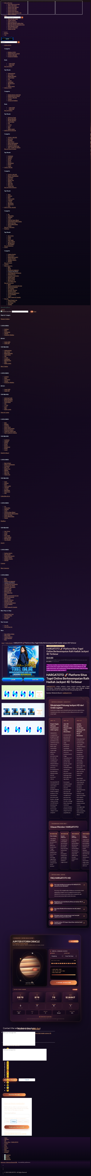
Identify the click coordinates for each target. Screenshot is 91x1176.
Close (35, 311)
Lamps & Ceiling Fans (13, 146)
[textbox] (9, 42)
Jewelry (6, 247)
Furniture (10, 140)
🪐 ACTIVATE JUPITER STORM (63, 982)
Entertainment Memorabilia (15, 221)
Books (9, 268)
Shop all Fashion (8, 66)
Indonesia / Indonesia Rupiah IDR (9, 1162)
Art (9, 214)
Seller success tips (12, 22)
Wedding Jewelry (12, 260)
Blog (5, 639)
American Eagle (12, 117)
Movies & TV (11, 280)
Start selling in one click (14, 4)
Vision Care (11, 186)
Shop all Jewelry (8, 263)
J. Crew (10, 80)
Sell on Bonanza (8, 2)
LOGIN (13, 679)
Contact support (12, 20)
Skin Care (10, 184)
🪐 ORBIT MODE (67, 953)
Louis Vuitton (11, 241)
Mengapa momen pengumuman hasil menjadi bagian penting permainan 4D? (68, 916)
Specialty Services (12, 290)
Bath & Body (7, 463)
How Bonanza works (13, 26)
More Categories (8, 265)
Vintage (10, 99)
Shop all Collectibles (9, 227)
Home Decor (11, 141)
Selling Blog (7, 1142)
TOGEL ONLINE (12, 55)
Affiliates (6, 1139)
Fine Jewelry (11, 255)
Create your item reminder (17, 1127)
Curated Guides (12, 301)
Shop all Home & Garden (10, 149)
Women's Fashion (5, 319)
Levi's (9, 126)
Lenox (9, 166)
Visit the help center (13, 19)
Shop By (6, 298)
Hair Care (10, 179)
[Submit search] (22, 17)
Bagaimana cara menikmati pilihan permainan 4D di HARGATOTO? (68, 902)
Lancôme (10, 200)
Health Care (11, 180)
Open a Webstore (12, 14)
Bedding (6, 424)
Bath (5, 422)
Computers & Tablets (9, 585)
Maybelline (10, 203)
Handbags (6, 228)
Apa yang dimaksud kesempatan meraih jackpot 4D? (68, 909)
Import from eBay (12, 8)
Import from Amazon (13, 7)
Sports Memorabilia (13, 224)
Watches (10, 261)
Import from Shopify (13, 11)
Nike (9, 85)
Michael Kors (11, 83)
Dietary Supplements (13, 176)
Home (3, 643)
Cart (5, 34)
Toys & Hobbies (12, 294)
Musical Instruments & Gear (15, 286)
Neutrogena (11, 204)
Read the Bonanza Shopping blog (16, 24)
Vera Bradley (11, 244)
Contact (6, 1143)
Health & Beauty (5, 453)
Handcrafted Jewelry (13, 257)
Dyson (9, 160)
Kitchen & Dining (12, 144)
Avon (9, 194)
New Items (10, 303)
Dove (9, 197)
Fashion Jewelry (12, 254)
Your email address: (10, 1113)
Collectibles (11, 216)
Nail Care (10, 183)
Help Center (7, 635)
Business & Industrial (13, 270)
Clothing (6, 329)
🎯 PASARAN (52, 953)
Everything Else (12, 281)
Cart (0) (6, 625)
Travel (9, 296)
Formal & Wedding (13, 56)
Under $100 (12, 63)
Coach (9, 237)
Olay (9, 206)
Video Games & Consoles (14, 297)
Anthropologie (11, 73)
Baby (9, 267)
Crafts (9, 218)
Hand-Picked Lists (12, 300)
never (26, 1121)
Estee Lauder (11, 199)
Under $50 (11, 65)
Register (6, 33)
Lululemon (10, 82)
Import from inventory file (14, 13)
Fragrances (10, 177)
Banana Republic (12, 76)
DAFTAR (35, 679)
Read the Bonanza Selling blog (15, 23)
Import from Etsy (12, 10)
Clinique (10, 196)
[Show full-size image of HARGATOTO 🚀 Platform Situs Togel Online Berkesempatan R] (23, 661)
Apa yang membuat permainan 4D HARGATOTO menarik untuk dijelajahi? (68, 885)
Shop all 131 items (39, 711)
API (5, 1140)
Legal (5, 1146)
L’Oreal (10, 201)
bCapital (6, 1152)
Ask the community (13, 27)
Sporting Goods (12, 291)
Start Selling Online (9, 634)
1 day (7, 1121)
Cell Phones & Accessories (14, 273)
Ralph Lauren (11, 86)
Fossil (9, 238)
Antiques (10, 217)
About (5, 1137)
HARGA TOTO (12, 52)
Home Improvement (13, 143)
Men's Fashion (4, 366)
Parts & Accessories (13, 287)
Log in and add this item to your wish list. (15, 1134)
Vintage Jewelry (12, 258)
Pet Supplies (11, 288)
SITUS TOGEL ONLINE (10, 207)
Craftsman (10, 156)
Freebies (10, 304)
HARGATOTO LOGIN (14, 53)
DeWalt (10, 159)
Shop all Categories (9, 283)
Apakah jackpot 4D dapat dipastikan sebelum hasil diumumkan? (68, 922)
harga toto (10, 139)
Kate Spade (11, 240)
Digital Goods (11, 277)
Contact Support (8, 637)
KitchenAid (11, 163)
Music (9, 284)
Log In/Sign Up (8, 627)
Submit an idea (11, 29)
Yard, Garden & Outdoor (14, 147)
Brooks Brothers (12, 120)
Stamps (9, 226)
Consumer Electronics (13, 276)
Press (5, 1149)
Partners (6, 1148)
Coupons (6, 264)
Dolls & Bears (11, 278)
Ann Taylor (11, 75)
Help (5, 15)
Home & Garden (5, 412)
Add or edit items (12, 5)
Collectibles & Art (5, 496)
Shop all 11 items (39, 694)
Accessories (7, 332)
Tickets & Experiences (13, 293)
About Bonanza (8, 638)
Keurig (9, 161)
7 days (20, 1121)
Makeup (10, 181)
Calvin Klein (11, 77)
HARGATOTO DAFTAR (14, 95)
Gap (9, 79)
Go (32, 311)
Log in (5, 32)
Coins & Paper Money (13, 220)
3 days (14, 1121)
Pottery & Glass (12, 223)
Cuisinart (10, 157)
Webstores (6, 1150)
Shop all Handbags (8, 246)
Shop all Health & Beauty (10, 187)
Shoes (5, 330)
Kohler (9, 164)
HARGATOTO (7, 45)
